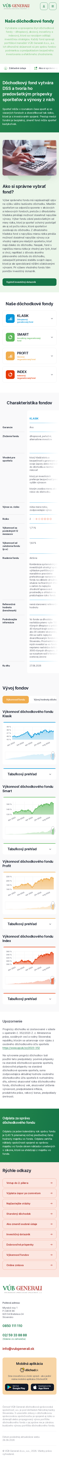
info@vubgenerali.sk (18, 1349)
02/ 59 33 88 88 (15, 1335)
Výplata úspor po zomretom (23, 1193)
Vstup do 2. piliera (17, 1182)
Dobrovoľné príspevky (20, 1244)
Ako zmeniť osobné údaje (21, 1224)
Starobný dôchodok (18, 1213)
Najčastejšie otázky (18, 1203)
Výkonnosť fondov (17, 1254)
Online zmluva (15, 1265)
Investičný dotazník (18, 1234)
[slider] (52, 755)
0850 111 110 (12, 1326)
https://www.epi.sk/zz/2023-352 (21, 1047)
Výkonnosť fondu (15, 699)
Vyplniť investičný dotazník (21, 282)
